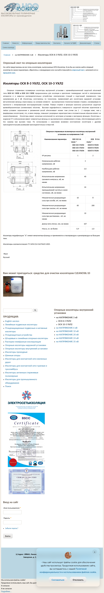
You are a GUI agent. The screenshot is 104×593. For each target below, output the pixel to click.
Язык (6, 254)
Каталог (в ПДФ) (70, 43)
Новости (15, 43)
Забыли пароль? (11, 528)
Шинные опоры (12, 355)
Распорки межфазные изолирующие (23, 342)
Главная (6, 43)
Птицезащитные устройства (18, 335)
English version (12, 321)
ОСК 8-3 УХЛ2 (64, 321)
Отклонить (78, 579)
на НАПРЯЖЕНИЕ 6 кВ (66, 328)
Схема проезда (8, 47)
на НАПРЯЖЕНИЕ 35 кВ (67, 342)
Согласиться (58, 579)
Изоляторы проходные (16, 352)
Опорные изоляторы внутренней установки (26, 349)
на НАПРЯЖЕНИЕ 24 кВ (67, 338)
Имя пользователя (12, 508)
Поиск (8, 386)
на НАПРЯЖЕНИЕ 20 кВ (67, 335)
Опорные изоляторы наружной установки (25, 345)
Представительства (43, 43)
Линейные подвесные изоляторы (21, 325)
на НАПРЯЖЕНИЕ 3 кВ (24, 55)
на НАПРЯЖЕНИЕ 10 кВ (67, 331)
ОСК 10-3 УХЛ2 (65, 324)
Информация (27, 43)
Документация (85, 43)
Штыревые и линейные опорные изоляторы (26, 338)
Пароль (7, 518)
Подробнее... (6, 592)
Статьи (96, 43)
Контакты (57, 43)
